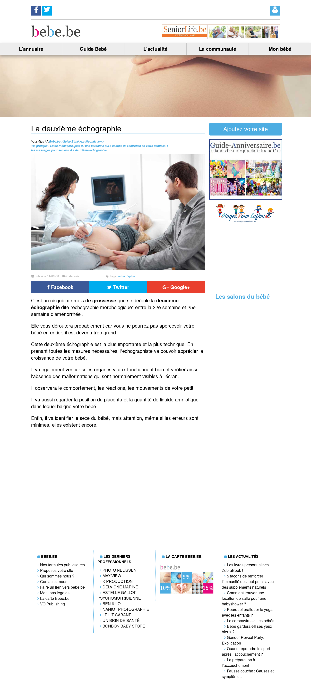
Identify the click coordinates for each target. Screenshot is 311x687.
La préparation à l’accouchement (238, 662)
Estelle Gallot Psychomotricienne (119, 595)
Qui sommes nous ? (57, 576)
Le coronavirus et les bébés (250, 620)
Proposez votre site (56, 570)
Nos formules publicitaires (62, 565)
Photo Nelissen (120, 570)
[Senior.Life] (221, 37)
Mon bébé (280, 48)
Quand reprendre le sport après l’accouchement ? (246, 651)
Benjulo (112, 603)
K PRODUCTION (118, 581)
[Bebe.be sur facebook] (36, 9)
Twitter (120, 286)
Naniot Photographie (126, 609)
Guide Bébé (93, 48)
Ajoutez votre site (245, 129)
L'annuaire (31, 48)
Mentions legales (54, 592)
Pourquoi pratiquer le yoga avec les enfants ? (247, 612)
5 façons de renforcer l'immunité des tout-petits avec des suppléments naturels (248, 581)
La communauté (217, 48)
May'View (112, 575)
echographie (126, 276)
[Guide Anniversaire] (245, 198)
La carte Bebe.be (54, 598)
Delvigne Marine (120, 587)
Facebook (61, 286)
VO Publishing (52, 604)
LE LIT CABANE (117, 615)
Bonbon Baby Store (124, 626)
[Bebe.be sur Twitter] (47, 9)
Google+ (179, 286)
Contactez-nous (53, 581)
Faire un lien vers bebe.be (62, 587)
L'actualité (155, 48)
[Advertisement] (245, 257)
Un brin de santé (121, 620)
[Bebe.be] (56, 35)
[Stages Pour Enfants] (245, 221)
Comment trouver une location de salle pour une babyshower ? (244, 598)
